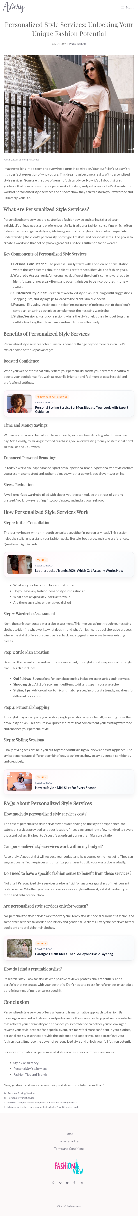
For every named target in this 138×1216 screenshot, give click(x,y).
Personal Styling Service (21, 1093)
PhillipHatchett (77, 43)
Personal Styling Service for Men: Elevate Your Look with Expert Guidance (81, 409)
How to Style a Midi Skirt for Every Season (65, 788)
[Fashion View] (13, 7)
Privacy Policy (69, 1141)
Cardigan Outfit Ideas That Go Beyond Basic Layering (74, 954)
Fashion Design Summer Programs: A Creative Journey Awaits (42, 1102)
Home (69, 1134)
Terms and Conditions (69, 1149)
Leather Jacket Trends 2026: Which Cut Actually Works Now (79, 571)
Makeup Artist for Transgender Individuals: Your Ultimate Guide (43, 1106)
